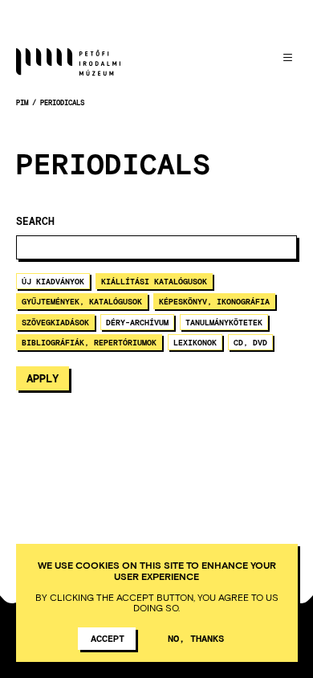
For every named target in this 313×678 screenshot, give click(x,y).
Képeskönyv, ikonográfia (214, 301)
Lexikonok (195, 342)
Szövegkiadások (55, 322)
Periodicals (62, 102)
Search (35, 221)
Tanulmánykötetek (223, 322)
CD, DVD (250, 342)
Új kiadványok (53, 281)
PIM (22, 102)
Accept (107, 637)
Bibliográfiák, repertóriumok (89, 342)
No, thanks (196, 637)
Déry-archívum (137, 322)
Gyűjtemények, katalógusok (82, 301)
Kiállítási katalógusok (154, 281)
